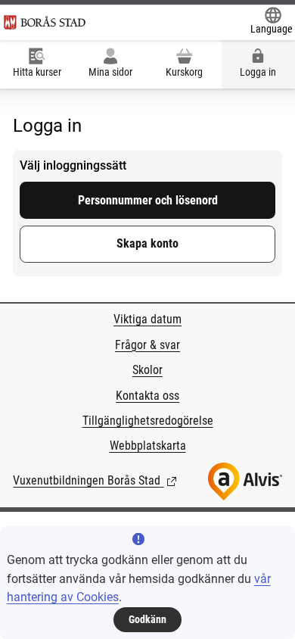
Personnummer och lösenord (148, 200)
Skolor (147, 370)
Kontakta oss (147, 395)
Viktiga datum (147, 319)
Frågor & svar (147, 345)
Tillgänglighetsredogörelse (147, 420)
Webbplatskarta (148, 445)
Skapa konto (147, 243)
